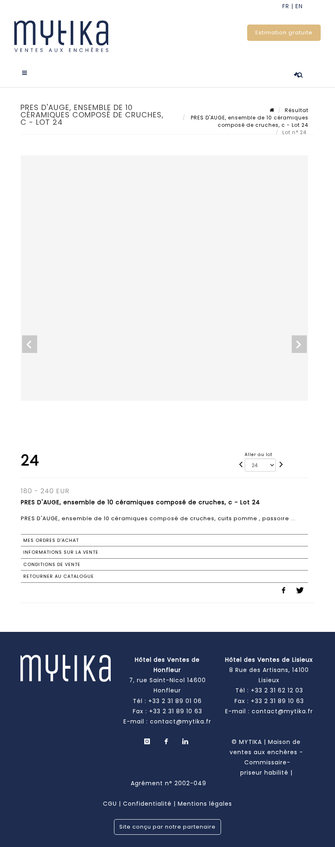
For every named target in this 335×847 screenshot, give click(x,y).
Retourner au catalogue (58, 576)
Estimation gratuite (284, 32)
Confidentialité (147, 804)
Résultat (296, 110)
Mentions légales (205, 804)
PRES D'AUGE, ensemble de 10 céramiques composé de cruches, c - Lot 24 (248, 121)
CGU (110, 804)
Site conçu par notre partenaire (167, 827)
